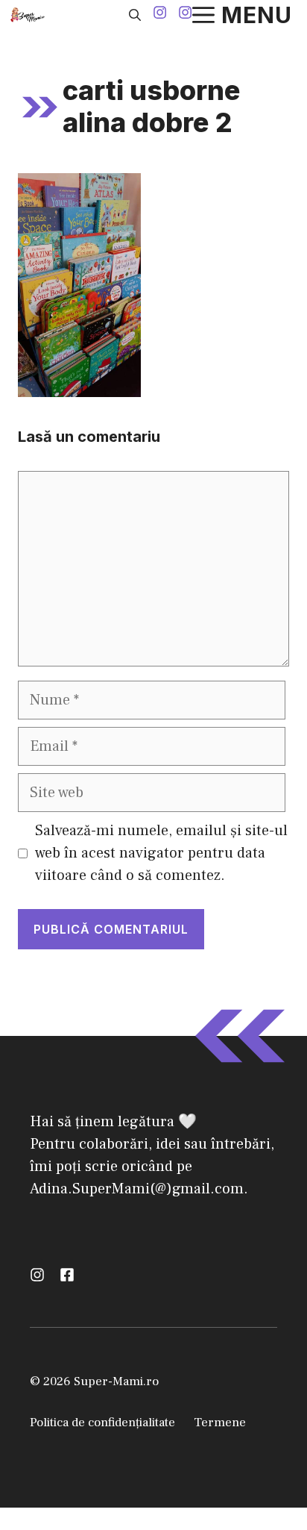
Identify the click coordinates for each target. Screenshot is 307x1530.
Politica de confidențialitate (102, 1422)
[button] (135, 15)
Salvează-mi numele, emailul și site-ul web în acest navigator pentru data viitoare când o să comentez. (161, 853)
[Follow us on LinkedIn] (67, 1274)
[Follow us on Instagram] (160, 14)
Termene (220, 1422)
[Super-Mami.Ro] (29, 15)
